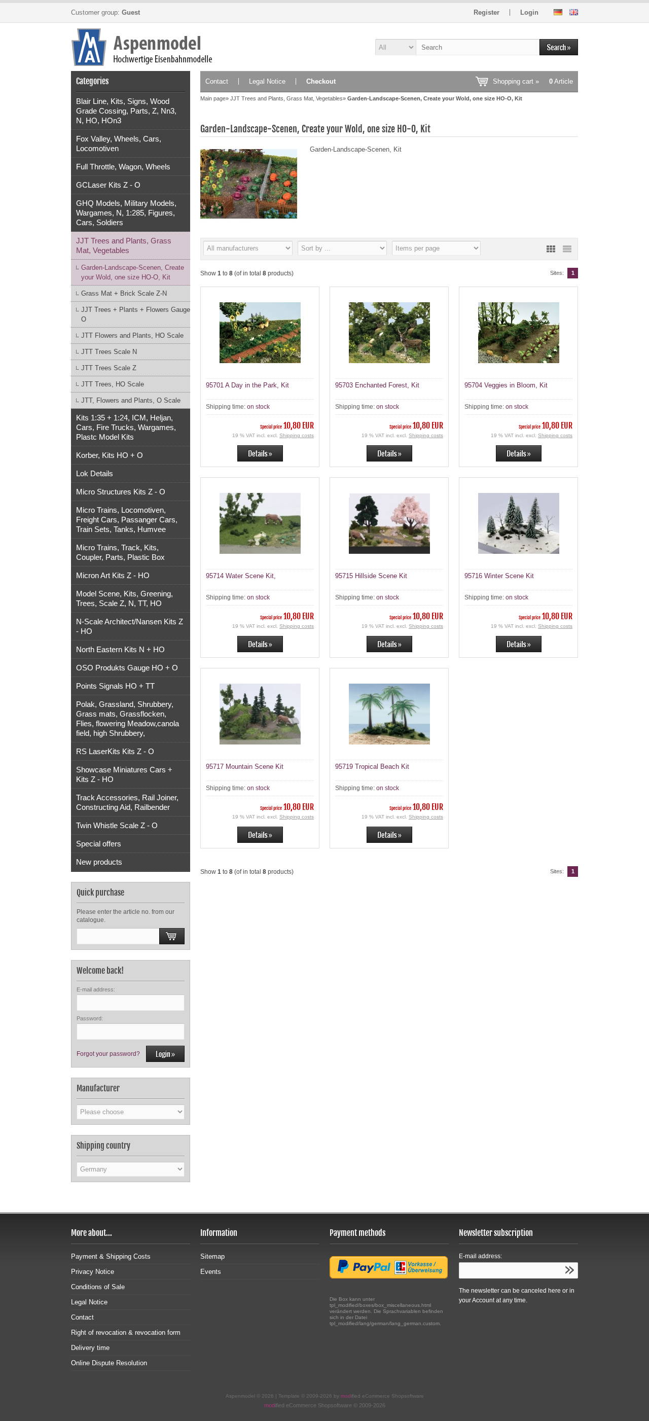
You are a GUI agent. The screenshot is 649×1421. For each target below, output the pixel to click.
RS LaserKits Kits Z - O (115, 751)
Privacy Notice (92, 1271)
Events (210, 1271)
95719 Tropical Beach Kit (372, 766)
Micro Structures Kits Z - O (120, 491)
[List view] (567, 249)
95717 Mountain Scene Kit (244, 766)
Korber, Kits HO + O (109, 455)
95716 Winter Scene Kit (499, 576)
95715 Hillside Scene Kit (371, 576)
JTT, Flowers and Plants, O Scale (131, 400)
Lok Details (94, 473)
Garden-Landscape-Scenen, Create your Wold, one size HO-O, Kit (132, 272)
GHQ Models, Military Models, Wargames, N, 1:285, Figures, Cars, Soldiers (126, 213)
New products (99, 862)
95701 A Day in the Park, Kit (247, 385)
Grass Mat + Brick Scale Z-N (124, 293)
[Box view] (551, 249)
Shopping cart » (533, 81)
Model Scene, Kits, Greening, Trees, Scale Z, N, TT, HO (124, 598)
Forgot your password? (108, 1053)
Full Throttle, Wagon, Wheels (123, 166)
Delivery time (90, 1348)
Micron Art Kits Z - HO (113, 575)
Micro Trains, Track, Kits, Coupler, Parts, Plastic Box (120, 552)
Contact (216, 81)
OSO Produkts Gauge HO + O (127, 667)
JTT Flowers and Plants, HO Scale (132, 335)
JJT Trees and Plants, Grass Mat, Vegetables (123, 245)
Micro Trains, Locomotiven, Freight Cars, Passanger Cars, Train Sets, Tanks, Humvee (126, 520)
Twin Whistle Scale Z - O (117, 825)
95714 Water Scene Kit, (241, 576)
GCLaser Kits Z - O (108, 185)
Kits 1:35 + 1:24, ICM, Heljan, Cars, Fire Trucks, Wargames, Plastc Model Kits (126, 427)
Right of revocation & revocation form (126, 1332)
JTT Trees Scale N (109, 352)
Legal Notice (267, 81)
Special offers (98, 843)
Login (529, 12)
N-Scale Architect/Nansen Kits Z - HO (129, 626)
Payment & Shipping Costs (111, 1256)
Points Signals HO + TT (115, 686)
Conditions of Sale (98, 1287)
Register (486, 12)
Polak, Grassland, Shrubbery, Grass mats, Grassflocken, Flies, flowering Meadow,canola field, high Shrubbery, (127, 718)
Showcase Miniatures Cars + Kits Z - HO (124, 774)
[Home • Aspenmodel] (130, 47)
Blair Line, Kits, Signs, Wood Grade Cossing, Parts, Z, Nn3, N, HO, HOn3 (126, 111)
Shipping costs (296, 435)
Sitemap (212, 1256)
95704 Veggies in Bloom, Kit (506, 385)
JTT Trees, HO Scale (112, 384)
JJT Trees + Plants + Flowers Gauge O (135, 314)
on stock (258, 406)
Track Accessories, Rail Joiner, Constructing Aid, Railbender (127, 802)
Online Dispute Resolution (109, 1363)
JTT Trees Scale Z (108, 368)
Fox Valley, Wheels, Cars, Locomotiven (118, 143)
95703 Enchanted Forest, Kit (377, 385)
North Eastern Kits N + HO (120, 649)
